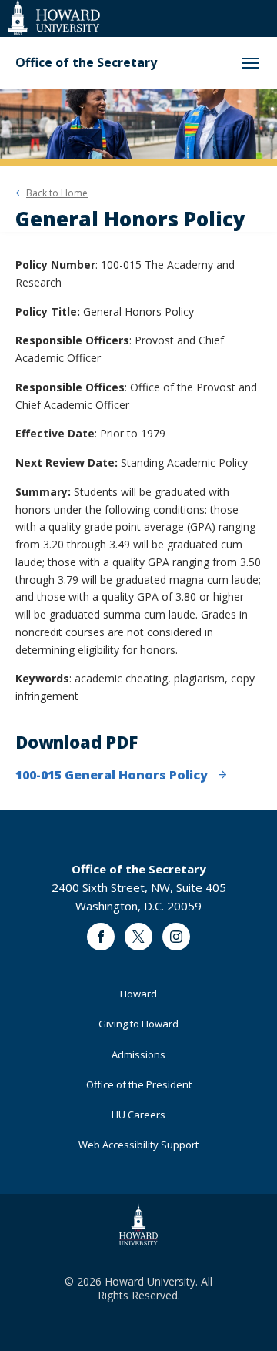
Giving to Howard (138, 1024)
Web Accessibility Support (138, 1145)
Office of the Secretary (86, 62)
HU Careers (138, 1114)
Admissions (138, 1054)
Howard (138, 994)
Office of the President (139, 1084)
